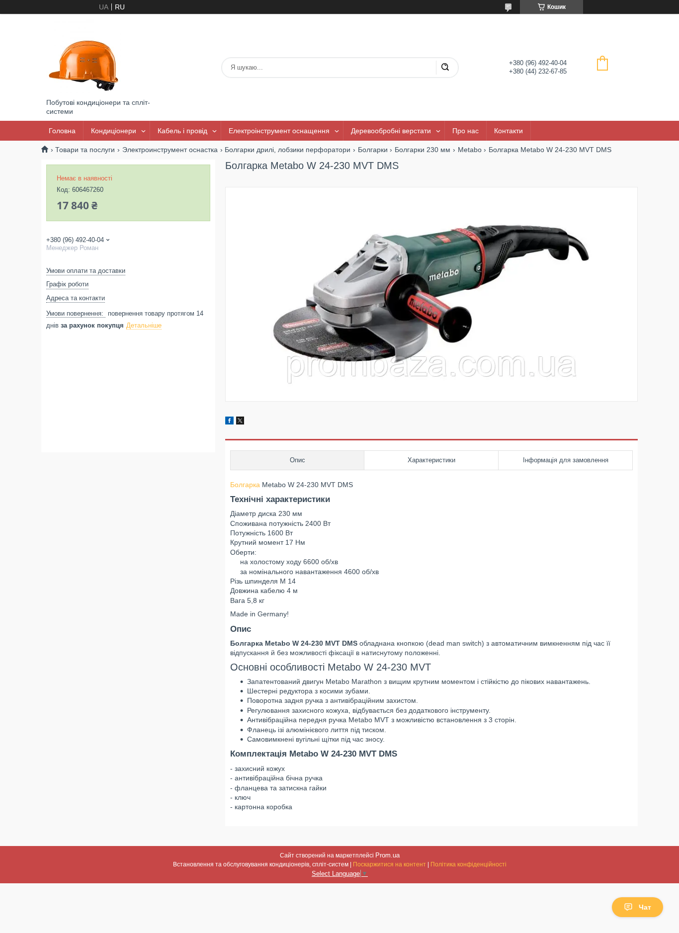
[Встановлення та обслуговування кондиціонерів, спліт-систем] (83, 56)
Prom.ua (387, 855)
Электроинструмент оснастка (170, 150)
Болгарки (373, 150)
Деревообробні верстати (391, 131)
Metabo (470, 150)
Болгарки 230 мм (422, 150)
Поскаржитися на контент (389, 864)
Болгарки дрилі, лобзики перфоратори (287, 150)
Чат (645, 907)
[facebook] (229, 422)
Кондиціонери (113, 131)
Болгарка (245, 485)
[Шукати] (445, 68)
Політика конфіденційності (468, 864)
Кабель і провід (182, 131)
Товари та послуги (85, 150)
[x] (240, 422)
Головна (62, 131)
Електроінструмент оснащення (279, 131)
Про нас (465, 131)
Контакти (508, 131)
